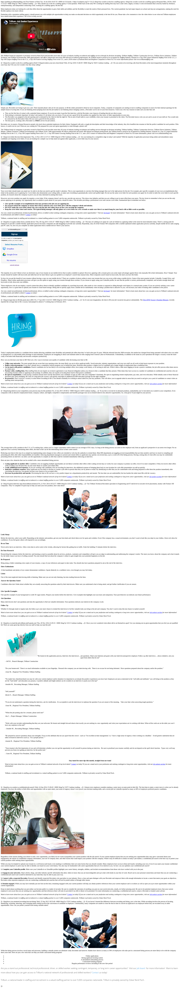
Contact (28, 215)
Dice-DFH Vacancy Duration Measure (155, 300)
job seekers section (156, 384)
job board (107, 213)
